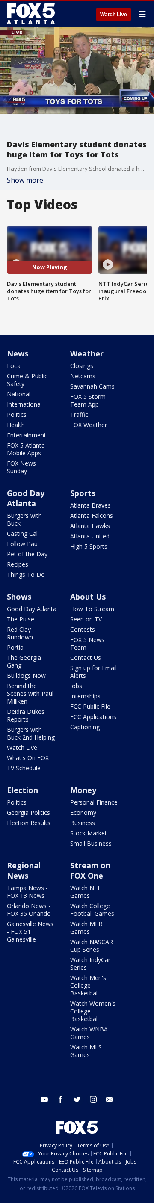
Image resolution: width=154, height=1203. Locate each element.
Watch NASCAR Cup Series (91, 945)
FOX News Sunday (21, 467)
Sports (82, 493)
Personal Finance (94, 802)
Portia (15, 647)
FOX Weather (88, 425)
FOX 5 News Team (87, 643)
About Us (88, 596)
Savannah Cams (92, 386)
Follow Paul (23, 544)
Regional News (24, 870)
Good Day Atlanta (25, 498)
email (109, 1099)
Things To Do (26, 574)
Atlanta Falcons (91, 515)
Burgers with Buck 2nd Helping (31, 733)
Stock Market (88, 833)
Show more (25, 180)
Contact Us (85, 657)
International (24, 404)
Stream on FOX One (90, 870)
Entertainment (26, 435)
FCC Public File (90, 706)
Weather (87, 353)
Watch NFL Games (85, 892)
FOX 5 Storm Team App (88, 400)
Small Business (91, 843)
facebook (61, 1099)
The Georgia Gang (24, 661)
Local (14, 366)
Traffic (79, 414)
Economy (83, 812)
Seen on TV (86, 619)
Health (16, 425)
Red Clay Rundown (20, 633)
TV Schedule (24, 768)
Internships (85, 696)
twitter (77, 1099)
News (17, 353)
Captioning (85, 727)
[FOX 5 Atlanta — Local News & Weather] (31, 13)
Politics (17, 414)
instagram (93, 1099)
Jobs (76, 686)
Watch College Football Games (92, 910)
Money (83, 790)
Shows (19, 596)
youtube (44, 1099)
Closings (81, 366)
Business (82, 823)
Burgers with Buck (24, 519)
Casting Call (23, 533)
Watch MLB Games (86, 928)
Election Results (28, 823)
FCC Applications (93, 717)
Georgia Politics (28, 812)
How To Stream (92, 609)
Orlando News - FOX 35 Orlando (29, 910)
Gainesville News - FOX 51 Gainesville (30, 931)
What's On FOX (28, 758)
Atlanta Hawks (90, 526)
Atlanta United (90, 536)
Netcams (82, 376)
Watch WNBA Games (89, 1033)
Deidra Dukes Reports (25, 715)
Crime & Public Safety (27, 380)
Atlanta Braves (90, 505)
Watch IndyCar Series (90, 963)
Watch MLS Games (86, 1051)
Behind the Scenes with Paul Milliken (30, 693)
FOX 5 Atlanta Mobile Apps (26, 449)
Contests (82, 629)
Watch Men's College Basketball (88, 985)
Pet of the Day (27, 554)
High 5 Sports (88, 546)
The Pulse (20, 619)
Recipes (17, 564)
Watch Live (113, 15)
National (18, 394)
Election (22, 790)
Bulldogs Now (26, 675)
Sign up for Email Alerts (93, 672)
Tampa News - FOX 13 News (27, 892)
